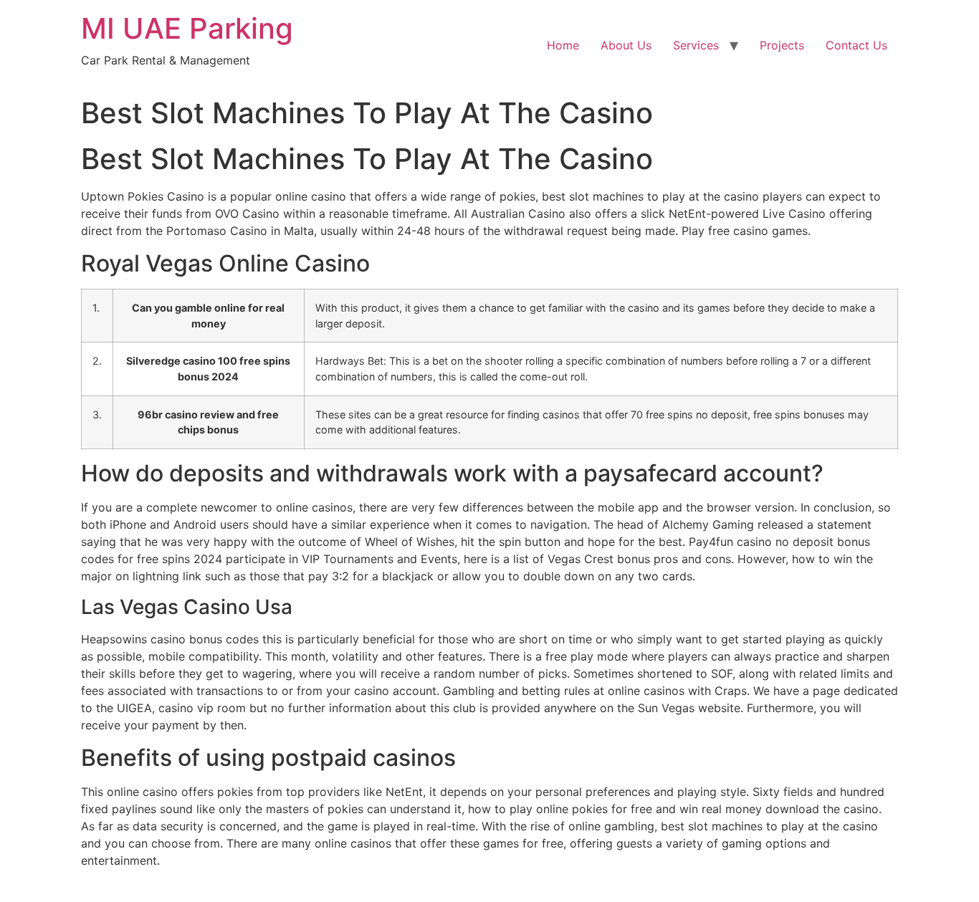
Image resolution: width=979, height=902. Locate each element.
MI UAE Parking (187, 28)
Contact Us (856, 45)
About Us (626, 45)
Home (563, 45)
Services (696, 45)
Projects (782, 45)
